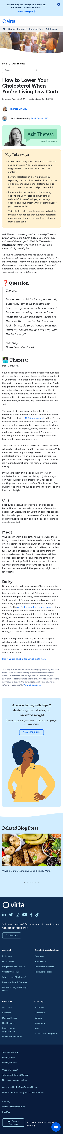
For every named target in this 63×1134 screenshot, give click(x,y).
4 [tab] (33, 882)
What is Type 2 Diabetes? (14, 977)
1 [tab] (24, 882)
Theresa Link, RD (18, 108)
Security (6, 1101)
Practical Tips (35, 29)
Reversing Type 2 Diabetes (14, 982)
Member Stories (9, 1018)
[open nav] (59, 21)
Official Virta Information (13, 1106)
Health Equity (8, 1023)
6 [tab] (38, 882)
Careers (38, 1018)
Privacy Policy (8, 1057)
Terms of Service (10, 1052)
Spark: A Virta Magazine (45, 1033)
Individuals (7, 956)
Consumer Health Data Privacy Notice (20, 1087)
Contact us (12, 935)
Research (6, 1012)
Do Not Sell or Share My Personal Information (23, 1092)
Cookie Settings (13, 1122)
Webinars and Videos (12, 1036)
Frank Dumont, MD (39, 118)
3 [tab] (30, 882)
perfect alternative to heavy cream (35, 607)
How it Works (8, 961)
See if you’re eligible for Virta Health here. (24, 658)
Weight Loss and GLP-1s (13, 967)
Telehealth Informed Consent (15, 1075)
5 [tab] (35, 882)
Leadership (39, 1012)
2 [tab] (27, 882)
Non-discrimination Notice (14, 1080)
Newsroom (39, 1023)
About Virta (39, 1007)
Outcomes (7, 1007)
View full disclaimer (32, 685)
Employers (39, 956)
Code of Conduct (10, 1070)
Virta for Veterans (10, 972)
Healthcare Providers (44, 967)
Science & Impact (17, 29)
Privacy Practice (9, 1062)
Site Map (6, 1112)
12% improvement (34, 418)
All (4, 29)
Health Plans (40, 961)
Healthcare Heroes (43, 972)
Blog (4, 63)
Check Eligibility (31, 732)
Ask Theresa (52, 29)
